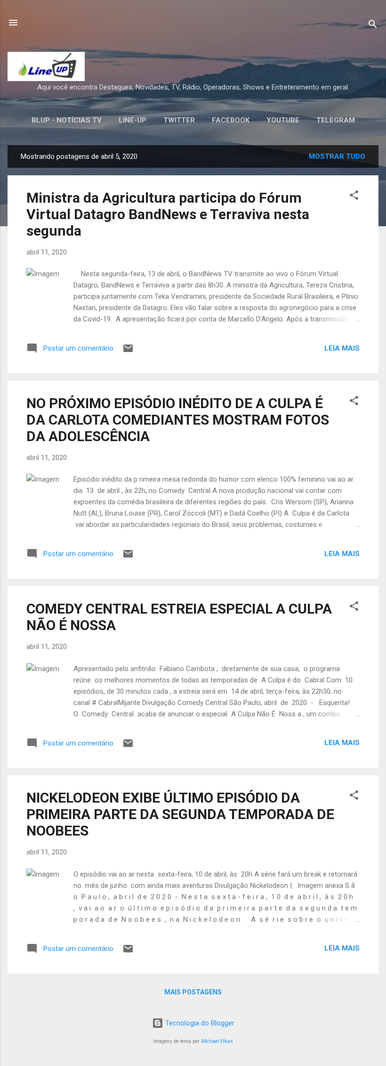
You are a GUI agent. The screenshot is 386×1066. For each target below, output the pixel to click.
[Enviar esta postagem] (128, 351)
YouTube (282, 120)
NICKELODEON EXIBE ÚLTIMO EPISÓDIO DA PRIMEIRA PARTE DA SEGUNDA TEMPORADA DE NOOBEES (180, 814)
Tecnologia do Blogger (198, 1023)
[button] (354, 196)
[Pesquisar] (372, 25)
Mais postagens (193, 992)
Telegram (335, 120)
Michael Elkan (217, 1041)
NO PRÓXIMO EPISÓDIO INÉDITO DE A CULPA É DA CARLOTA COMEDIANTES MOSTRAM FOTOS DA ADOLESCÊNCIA (177, 419)
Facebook (230, 120)
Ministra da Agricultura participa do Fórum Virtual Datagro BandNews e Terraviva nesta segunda (167, 214)
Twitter (179, 120)
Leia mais (342, 348)
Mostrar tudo (337, 156)
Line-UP (132, 120)
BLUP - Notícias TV (67, 120)
